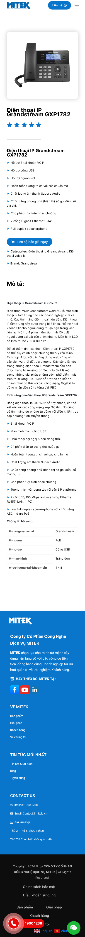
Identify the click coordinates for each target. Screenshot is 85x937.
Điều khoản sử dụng (39, 895)
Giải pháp (16, 723)
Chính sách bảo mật (39, 887)
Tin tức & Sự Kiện (21, 764)
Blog (13, 771)
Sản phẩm (16, 716)
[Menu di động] (77, 5)
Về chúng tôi (18, 737)
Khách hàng (17, 730)
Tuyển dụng (17, 778)
